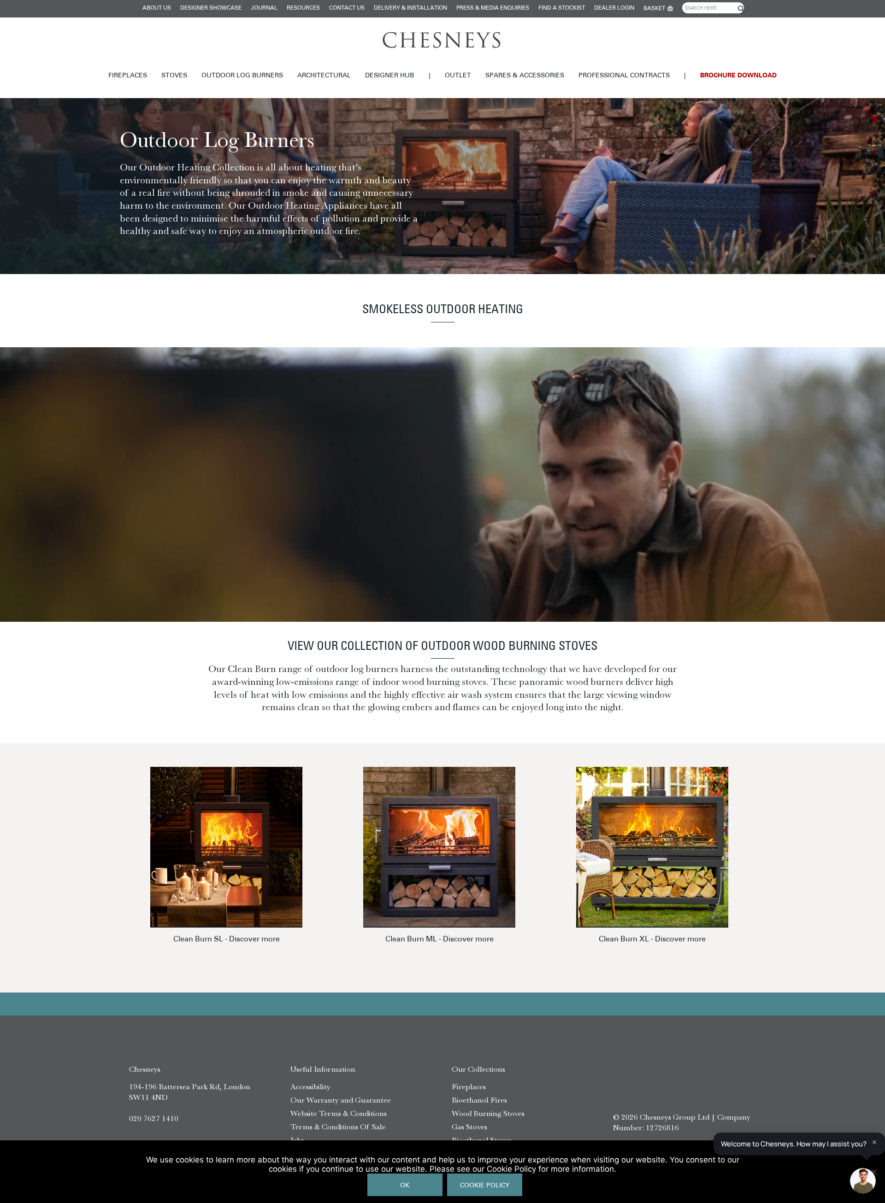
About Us (156, 8)
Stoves (174, 75)
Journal (264, 8)
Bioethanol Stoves (482, 1140)
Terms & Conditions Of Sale (338, 1126)
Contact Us (347, 8)
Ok (404, 1186)
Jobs (297, 1140)
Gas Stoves (469, 1126)
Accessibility (310, 1086)
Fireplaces (127, 75)
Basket (654, 9)
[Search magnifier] (741, 9)
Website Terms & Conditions (338, 1113)
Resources (303, 8)
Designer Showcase (211, 8)
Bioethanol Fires (479, 1099)
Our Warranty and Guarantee (340, 1099)
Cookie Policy (484, 1186)
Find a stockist (561, 8)
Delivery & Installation (410, 8)
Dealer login (614, 8)
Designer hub (389, 75)
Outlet (458, 75)
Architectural (324, 75)
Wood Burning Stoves (488, 1113)
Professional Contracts (624, 75)
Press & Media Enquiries (492, 8)
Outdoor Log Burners (242, 75)
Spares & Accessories (524, 75)
